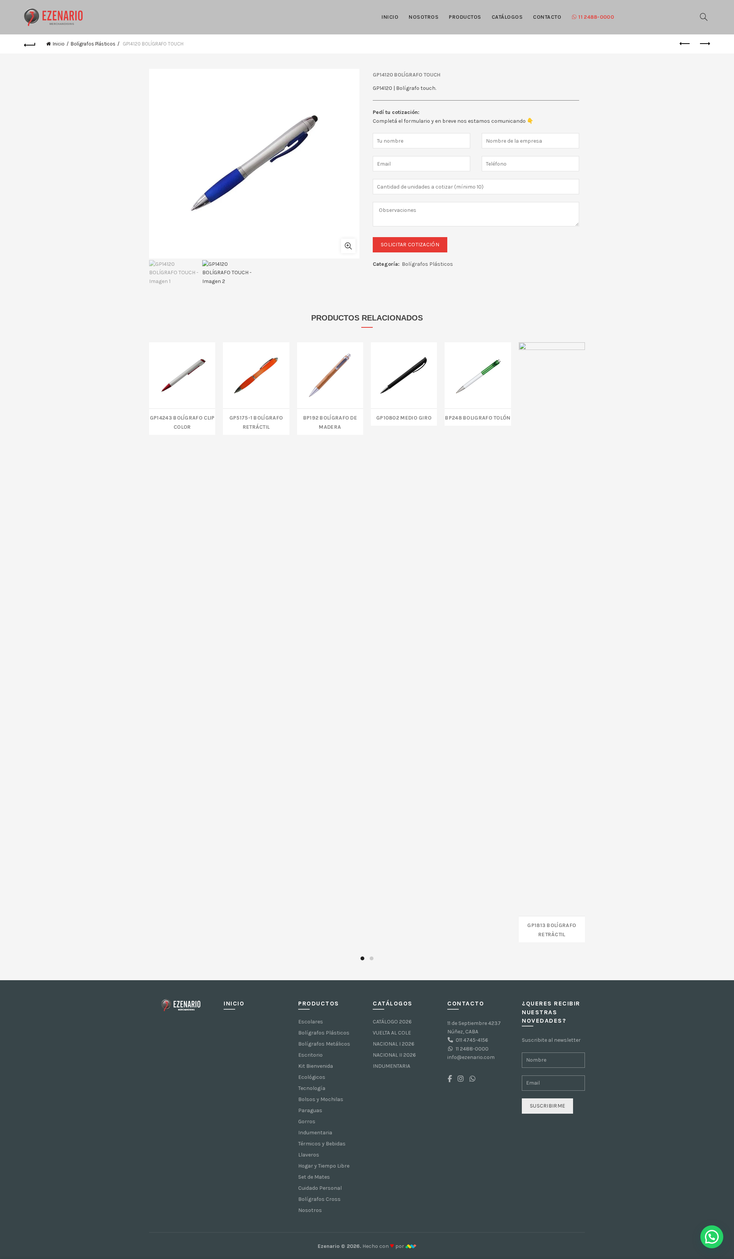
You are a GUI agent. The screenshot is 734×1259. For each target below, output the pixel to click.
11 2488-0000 (596, 17)
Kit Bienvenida (315, 1066)
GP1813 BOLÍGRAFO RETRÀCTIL (551, 929)
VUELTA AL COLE (392, 1033)
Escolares (310, 1021)
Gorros (306, 1121)
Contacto (547, 17)
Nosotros (423, 17)
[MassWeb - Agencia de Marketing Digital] (410, 1246)
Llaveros (308, 1155)
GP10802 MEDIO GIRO (404, 417)
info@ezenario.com (471, 1057)
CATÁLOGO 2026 (392, 1021)
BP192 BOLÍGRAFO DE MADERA (330, 422)
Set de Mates (314, 1177)
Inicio (390, 17)
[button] (711, 1236)
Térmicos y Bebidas (322, 1143)
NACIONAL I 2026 (393, 1044)
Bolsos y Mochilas (320, 1099)
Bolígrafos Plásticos (93, 44)
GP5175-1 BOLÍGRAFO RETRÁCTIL (256, 422)
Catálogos (507, 17)
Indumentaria (315, 1132)
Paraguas (310, 1110)
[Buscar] (704, 17)
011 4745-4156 (472, 1040)
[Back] (29, 44)
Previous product (685, 44)
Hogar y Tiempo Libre (323, 1166)
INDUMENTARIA (391, 1066)
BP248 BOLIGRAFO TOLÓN (477, 417)
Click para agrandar (348, 246)
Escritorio (310, 1055)
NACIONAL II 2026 (394, 1055)
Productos (465, 17)
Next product (704, 44)
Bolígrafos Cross (319, 1199)
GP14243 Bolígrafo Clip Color (182, 422)
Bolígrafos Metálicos (324, 1044)
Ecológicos (311, 1077)
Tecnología (311, 1088)
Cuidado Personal (320, 1188)
